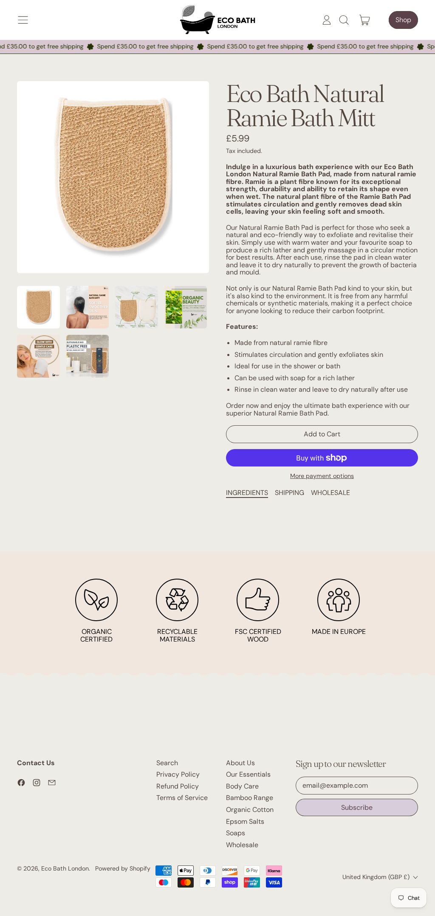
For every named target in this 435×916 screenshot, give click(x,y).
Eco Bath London (65, 868)
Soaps (235, 832)
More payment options (322, 476)
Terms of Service (182, 797)
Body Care (242, 786)
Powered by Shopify (122, 868)
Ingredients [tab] (247, 492)
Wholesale (242, 844)
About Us (240, 762)
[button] (344, 20)
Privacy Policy (178, 774)
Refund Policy (177, 786)
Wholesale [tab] (330, 492)
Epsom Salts (245, 821)
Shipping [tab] (289, 492)
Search (167, 762)
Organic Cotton (250, 809)
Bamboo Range (249, 797)
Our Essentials (248, 774)
